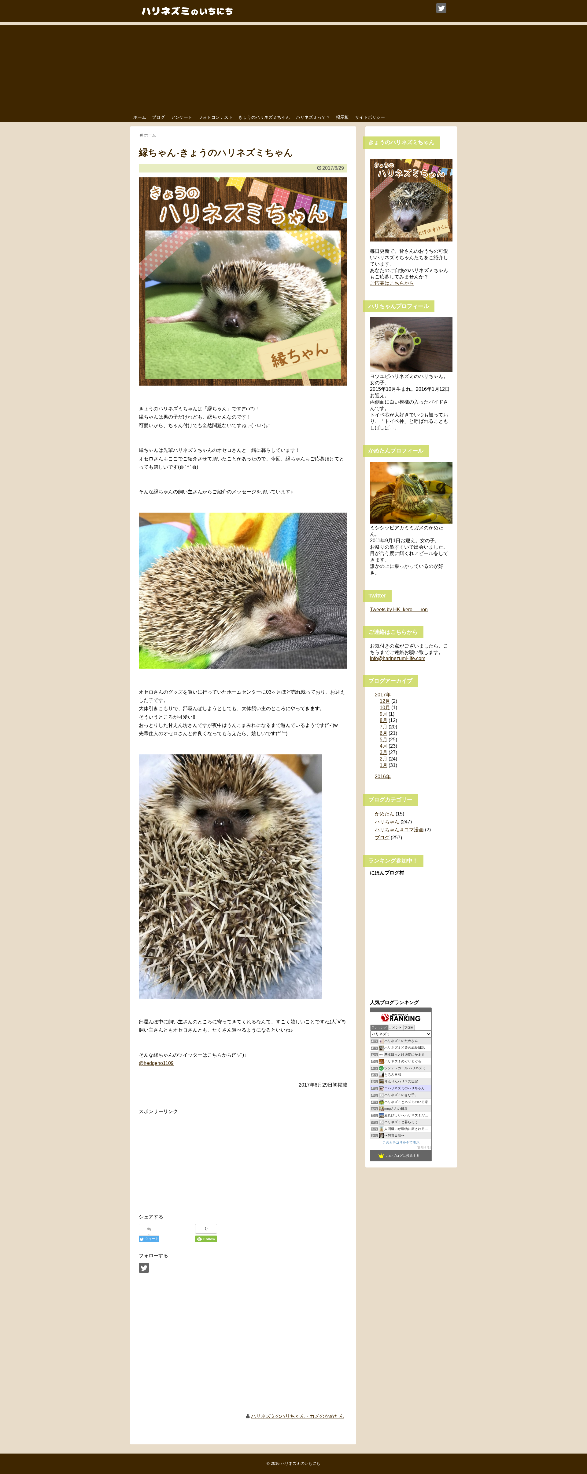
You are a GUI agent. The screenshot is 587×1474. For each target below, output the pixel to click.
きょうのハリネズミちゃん (264, 117)
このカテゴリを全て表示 (400, 1142)
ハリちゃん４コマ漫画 (399, 829)
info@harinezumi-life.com (397, 658)
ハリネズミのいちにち (300, 1463)
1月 (383, 765)
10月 (385, 707)
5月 (383, 739)
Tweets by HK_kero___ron (399, 609)
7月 (383, 726)
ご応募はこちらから (392, 283)
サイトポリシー (370, 117)
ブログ (158, 117)
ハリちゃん (387, 821)
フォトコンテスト (215, 117)
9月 (383, 714)
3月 (383, 752)
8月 (383, 720)
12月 (385, 701)
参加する (424, 1147)
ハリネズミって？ (313, 117)
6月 (383, 733)
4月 (383, 746)
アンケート (181, 117)
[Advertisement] (293, 67)
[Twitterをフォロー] (441, 8)
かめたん (384, 813)
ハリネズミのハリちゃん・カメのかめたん (297, 1416)
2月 (383, 758)
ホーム (139, 117)
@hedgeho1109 (156, 1063)
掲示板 (342, 117)
